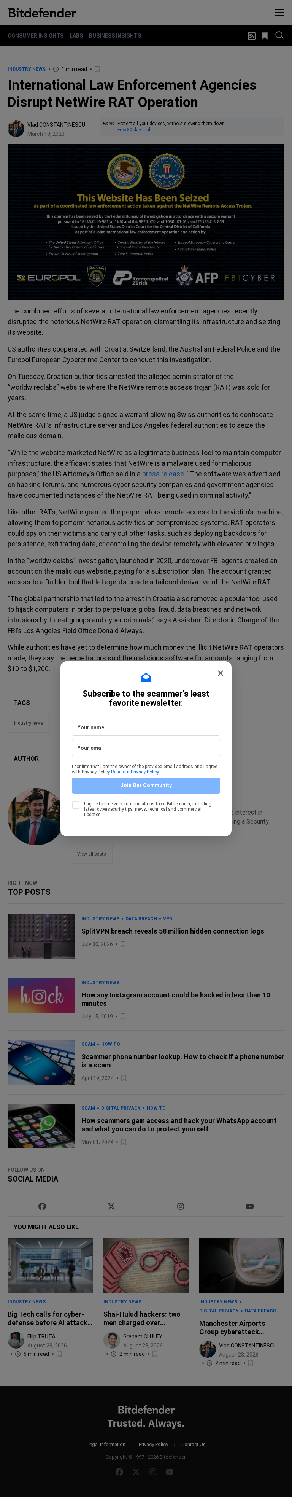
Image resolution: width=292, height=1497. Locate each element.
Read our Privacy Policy (135, 772)
